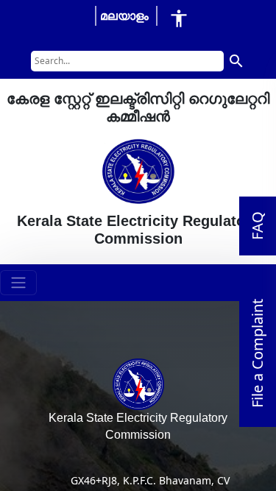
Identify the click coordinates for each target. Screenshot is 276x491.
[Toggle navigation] (18, 282)
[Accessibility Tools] (179, 18)
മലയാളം (124, 15)
